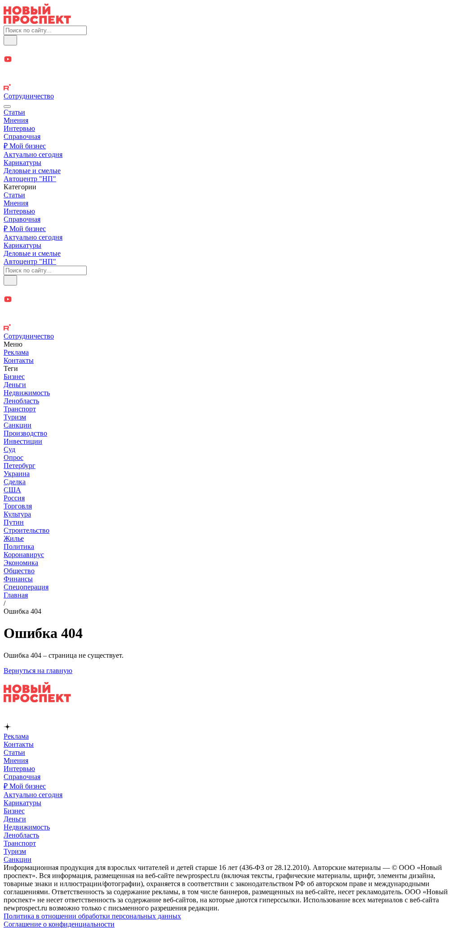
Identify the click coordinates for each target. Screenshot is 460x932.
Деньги (15, 384)
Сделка (15, 482)
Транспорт (20, 409)
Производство (25, 433)
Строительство (26, 530)
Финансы (18, 579)
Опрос (13, 457)
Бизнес (14, 376)
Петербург (19, 465)
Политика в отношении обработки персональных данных (92, 916)
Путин (14, 522)
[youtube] (230, 60)
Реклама (16, 352)
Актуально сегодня (33, 154)
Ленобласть (21, 401)
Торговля (18, 506)
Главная (16, 595)
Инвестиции (23, 441)
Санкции (17, 425)
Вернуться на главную (38, 670)
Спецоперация (26, 587)
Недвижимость (27, 393)
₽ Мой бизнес (25, 146)
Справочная (22, 136)
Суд (9, 449)
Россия (14, 498)
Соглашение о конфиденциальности (59, 924)
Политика (19, 546)
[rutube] (230, 88)
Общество (19, 571)
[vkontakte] (230, 79)
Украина (17, 473)
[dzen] (230, 70)
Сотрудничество (29, 96)
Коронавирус (24, 554)
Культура (17, 514)
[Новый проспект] (37, 21)
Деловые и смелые (32, 170)
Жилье (14, 538)
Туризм (15, 417)
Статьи (14, 112)
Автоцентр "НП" (30, 179)
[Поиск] (10, 40)
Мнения (16, 120)
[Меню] (7, 106)
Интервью (19, 128)
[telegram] (230, 50)
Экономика (21, 562)
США (12, 490)
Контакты (19, 360)
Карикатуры (22, 162)
